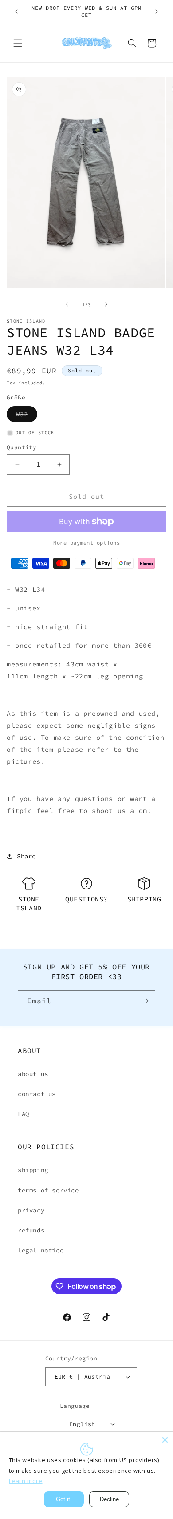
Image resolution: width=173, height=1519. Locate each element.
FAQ (23, 1114)
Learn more (26, 1481)
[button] (18, 43)
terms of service (48, 1190)
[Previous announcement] (16, 11)
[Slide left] (67, 304)
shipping (33, 1170)
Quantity (21, 447)
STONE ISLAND (29, 903)
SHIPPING (144, 899)
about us (33, 1074)
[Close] (165, 1439)
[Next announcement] (156, 11)
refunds (31, 1230)
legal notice (40, 1250)
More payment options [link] (86, 542)
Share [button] (26, 856)
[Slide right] (106, 304)
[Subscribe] (145, 1000)
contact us (37, 1094)
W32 (26, 416)
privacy (31, 1210)
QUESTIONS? (86, 899)
